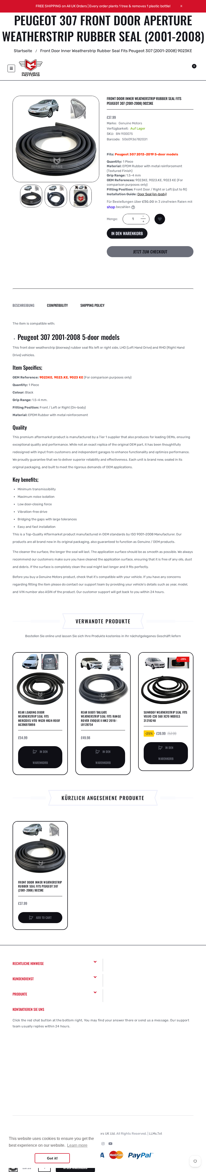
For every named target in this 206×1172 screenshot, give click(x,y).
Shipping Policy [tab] (92, 305)
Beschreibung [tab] (23, 305)
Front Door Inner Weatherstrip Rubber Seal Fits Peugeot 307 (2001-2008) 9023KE (40, 886)
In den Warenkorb (127, 233)
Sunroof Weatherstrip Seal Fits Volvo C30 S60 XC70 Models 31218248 (165, 716)
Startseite (23, 50)
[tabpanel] (103, 458)
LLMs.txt (155, 1133)
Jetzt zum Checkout (150, 252)
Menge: (112, 219)
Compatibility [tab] (57, 305)
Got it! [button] (52, 1158)
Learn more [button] (77, 1145)
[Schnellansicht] (19, 678)
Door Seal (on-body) (152, 194)
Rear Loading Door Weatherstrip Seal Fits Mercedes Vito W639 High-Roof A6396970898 (39, 718)
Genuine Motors (130, 123)
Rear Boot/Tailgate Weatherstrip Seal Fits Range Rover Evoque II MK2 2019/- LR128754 (101, 718)
